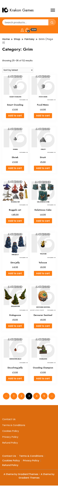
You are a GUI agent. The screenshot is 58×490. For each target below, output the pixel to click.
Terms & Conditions (13, 425)
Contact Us (8, 419)
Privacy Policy (10, 437)
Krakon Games (22, 10)
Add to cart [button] (15, 115)
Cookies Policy (10, 431)
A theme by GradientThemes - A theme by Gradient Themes (29, 475)
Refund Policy (10, 442)
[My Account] (22, 29)
